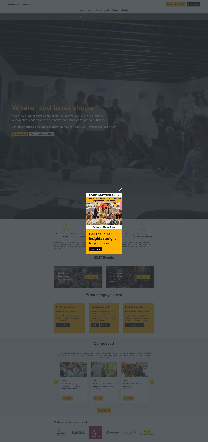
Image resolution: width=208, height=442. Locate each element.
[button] (120, 190)
